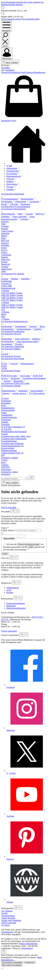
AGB (31, 547)
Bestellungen (39, 72)
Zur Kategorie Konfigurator (12, 331)
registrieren (10, 70)
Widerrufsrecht (12, 588)
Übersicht (5, 72)
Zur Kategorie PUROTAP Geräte (15, 383)
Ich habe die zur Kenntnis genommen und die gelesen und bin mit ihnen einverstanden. (23, 547)
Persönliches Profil (18, 72)
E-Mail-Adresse (8, 530)
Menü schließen (12, 63)
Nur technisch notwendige (12, 962)
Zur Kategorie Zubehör (11, 386)
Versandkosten (7, 932)
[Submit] (2, 533)
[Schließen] (2, 968)
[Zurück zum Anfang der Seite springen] (3, 952)
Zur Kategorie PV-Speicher (12, 274)
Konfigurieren (30, 962)
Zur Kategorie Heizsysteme (12, 358)
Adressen (30, 72)
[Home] (26, 144)
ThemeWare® (27, 948)
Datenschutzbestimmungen (28, 544)
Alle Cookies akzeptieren (11, 965)
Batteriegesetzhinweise (16, 608)
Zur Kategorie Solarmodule (12, 194)
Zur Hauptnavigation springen (22, 3)
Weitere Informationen (28, 943)
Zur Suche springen (32, 2)
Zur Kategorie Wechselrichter (13, 209)
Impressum (11, 606)
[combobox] (13, 478)
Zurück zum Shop (8, 507)
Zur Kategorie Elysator (10, 371)
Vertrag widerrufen (9, 631)
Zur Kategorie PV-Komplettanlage (15, 206)
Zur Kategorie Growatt (10, 356)
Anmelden (5, 68)
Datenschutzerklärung (15, 603)
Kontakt (9, 592)
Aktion (5, 528)
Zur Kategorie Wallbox (11, 349)
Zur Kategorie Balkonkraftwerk (14, 321)
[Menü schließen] (2, 276)
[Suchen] (27, 478)
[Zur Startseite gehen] (11, 19)
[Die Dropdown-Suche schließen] (31, 478)
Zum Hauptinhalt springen (12, 2)
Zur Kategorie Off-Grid (11, 334)
